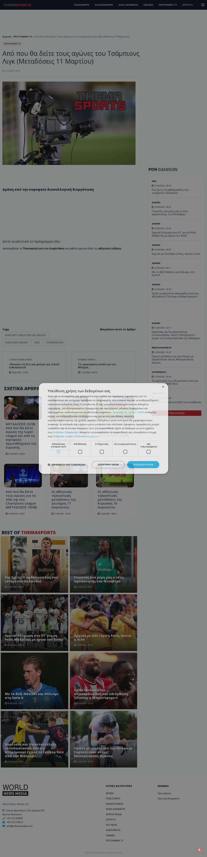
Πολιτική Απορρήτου (86, 436)
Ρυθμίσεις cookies (63, 436)
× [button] (163, 387)
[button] (66, 464)
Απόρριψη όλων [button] (108, 464)
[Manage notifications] (199, 849)
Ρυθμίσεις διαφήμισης (65, 432)
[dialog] (103, 428)
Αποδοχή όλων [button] (143, 464)
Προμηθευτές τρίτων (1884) (128, 412)
